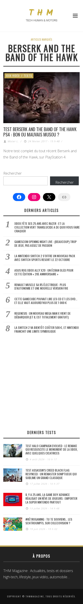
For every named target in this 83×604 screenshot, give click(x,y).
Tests (28, 75)
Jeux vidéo (13, 75)
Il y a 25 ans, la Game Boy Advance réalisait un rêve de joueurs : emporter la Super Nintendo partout (51, 498)
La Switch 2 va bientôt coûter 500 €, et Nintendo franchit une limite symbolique (46, 329)
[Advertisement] (41, 381)
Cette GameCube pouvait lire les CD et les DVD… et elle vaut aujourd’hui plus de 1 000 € (45, 300)
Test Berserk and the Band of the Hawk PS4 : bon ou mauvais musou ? (40, 132)
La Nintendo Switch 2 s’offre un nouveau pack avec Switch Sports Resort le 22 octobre (44, 257)
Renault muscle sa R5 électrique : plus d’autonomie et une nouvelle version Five (41, 286)
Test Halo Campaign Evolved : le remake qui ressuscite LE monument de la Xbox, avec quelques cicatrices (51, 449)
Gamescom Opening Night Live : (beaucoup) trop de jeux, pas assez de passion (45, 243)
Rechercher (12, 173)
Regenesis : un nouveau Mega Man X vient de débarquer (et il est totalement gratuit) (42, 315)
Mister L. (13, 141)
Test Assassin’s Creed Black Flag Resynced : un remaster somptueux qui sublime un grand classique (51, 474)
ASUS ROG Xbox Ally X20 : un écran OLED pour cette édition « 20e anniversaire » (43, 272)
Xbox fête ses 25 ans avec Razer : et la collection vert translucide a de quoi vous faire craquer (47, 227)
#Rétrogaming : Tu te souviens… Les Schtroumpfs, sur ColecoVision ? (48, 521)
